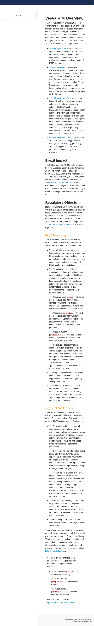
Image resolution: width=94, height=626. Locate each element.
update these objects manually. (60, 603)
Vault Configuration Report (58, 225)
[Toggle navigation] (90, 2)
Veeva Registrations (58, 48)
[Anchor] (69, 160)
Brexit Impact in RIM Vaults (61, 183)
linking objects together (55, 551)
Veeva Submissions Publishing (62, 138)
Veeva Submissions (57, 67)
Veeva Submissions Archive (61, 98)
